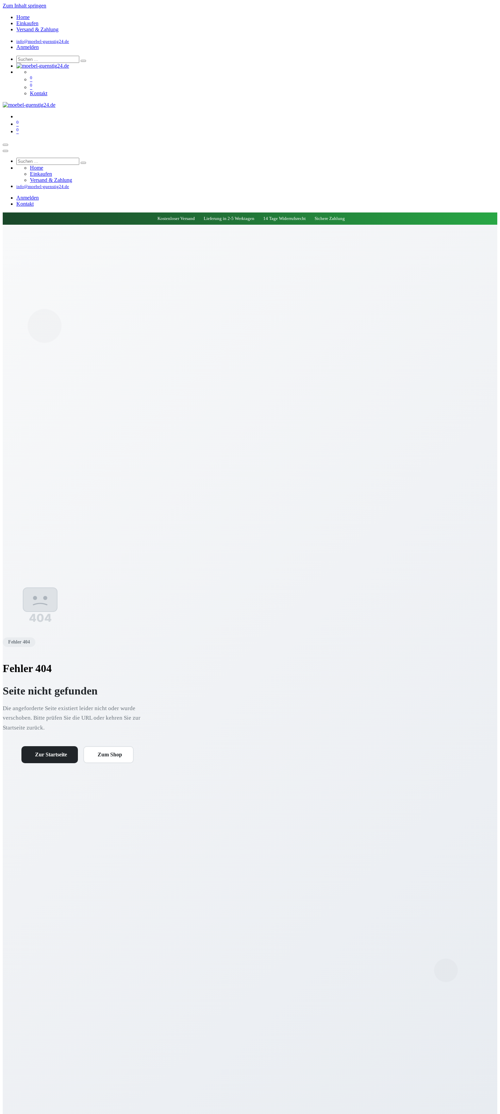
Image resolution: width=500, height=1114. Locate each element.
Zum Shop (110, 754)
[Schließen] (5, 151)
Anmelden (27, 47)
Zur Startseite (51, 754)
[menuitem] (23, 17)
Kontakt (38, 93)
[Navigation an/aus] (5, 145)
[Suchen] (83, 61)
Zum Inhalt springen (24, 5)
